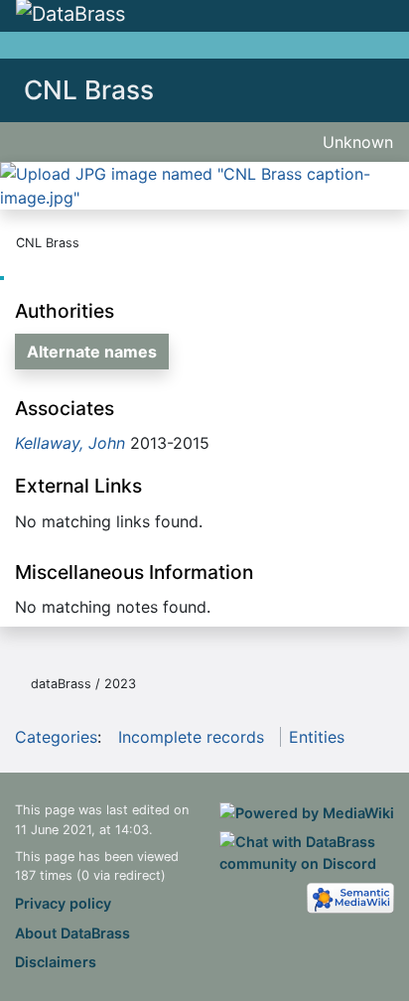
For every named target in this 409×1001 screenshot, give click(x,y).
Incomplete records (191, 737)
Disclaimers (55, 961)
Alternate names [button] (92, 351)
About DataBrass (72, 933)
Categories (56, 737)
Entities (316, 737)
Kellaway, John (70, 443)
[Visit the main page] (70, 15)
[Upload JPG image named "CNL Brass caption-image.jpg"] (204, 184)
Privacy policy (63, 903)
